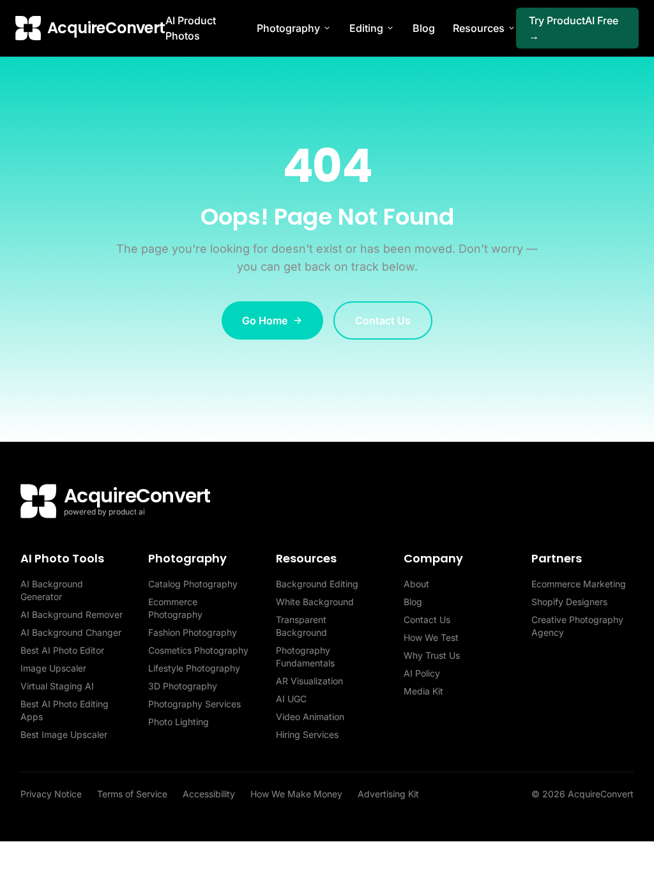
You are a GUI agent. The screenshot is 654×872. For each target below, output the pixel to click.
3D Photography (182, 685)
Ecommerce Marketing (578, 583)
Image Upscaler (53, 668)
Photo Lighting (178, 721)
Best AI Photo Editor (62, 650)
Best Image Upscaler (63, 734)
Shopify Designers (569, 601)
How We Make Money (296, 793)
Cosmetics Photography (198, 650)
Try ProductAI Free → (573, 28)
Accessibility (209, 793)
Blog (424, 28)
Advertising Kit (388, 793)
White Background (315, 601)
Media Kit (423, 691)
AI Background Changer (70, 632)
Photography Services (194, 703)
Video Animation (310, 716)
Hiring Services (307, 734)
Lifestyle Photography (194, 668)
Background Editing (317, 583)
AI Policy (422, 673)
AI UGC (291, 698)
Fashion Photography (192, 632)
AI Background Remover (71, 614)
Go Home (264, 320)
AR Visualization (309, 680)
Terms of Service (132, 793)
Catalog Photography (193, 583)
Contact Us (383, 320)
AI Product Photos (190, 28)
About (416, 583)
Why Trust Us (432, 655)
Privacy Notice (51, 793)
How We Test (431, 637)
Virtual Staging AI (57, 685)
